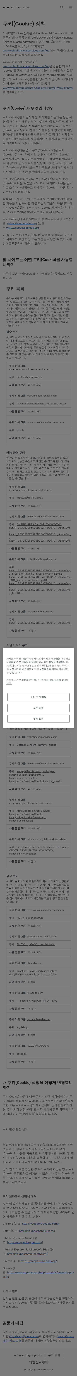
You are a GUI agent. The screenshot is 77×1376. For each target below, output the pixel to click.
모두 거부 (38, 708)
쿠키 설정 (38, 718)
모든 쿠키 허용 (38, 697)
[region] (38, 688)
